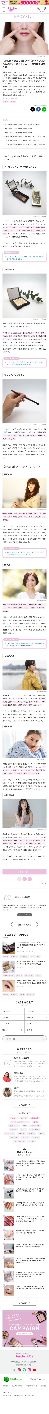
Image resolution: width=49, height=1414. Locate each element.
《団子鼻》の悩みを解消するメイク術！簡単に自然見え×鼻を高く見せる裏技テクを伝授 (25, 644)
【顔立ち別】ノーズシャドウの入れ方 (18, 132)
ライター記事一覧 (24, 915)
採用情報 (43, 1386)
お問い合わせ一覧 (18, 1395)
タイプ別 (31, 1141)
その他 (29, 1030)
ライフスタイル (19, 1141)
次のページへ (24, 872)
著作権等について (31, 1386)
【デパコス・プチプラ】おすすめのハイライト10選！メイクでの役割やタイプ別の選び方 (25, 363)
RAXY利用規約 (15, 1362)
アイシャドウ (24, 956)
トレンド (13, 1130)
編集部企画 (34, 1118)
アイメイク (13, 99)
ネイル (29, 1023)
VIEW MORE (24, 1105)
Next (43, 883)
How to (5, 102)
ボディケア (31, 1017)
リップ (38, 975)
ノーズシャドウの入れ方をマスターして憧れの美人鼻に (25, 144)
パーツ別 (31, 1133)
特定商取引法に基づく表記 (23, 1365)
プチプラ (21, 1133)
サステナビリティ (30, 1395)
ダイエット (14, 1137)
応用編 (13, 102)
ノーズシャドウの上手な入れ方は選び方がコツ (21, 140)
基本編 (22, 994)
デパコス (25, 1137)
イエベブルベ (35, 956)
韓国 (24, 1126)
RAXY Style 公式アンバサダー (12, 975)
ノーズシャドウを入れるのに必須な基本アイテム (22, 124)
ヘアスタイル (34, 1130)
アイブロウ (30, 994)
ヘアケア (5, 1023)
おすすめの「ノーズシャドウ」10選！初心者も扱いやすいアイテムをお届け (25, 257)
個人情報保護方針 (17, 1386)
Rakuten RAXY (12, 9)
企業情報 (5, 1386)
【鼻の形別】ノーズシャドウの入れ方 (18, 128)
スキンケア (6, 1011)
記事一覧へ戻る (24, 924)
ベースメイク (32, 1011)
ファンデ (35, 1137)
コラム (4, 1030)
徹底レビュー (14, 1126)
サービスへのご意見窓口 (29, 1362)
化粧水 (42, 1133)
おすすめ (14, 956)
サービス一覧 (7, 1395)
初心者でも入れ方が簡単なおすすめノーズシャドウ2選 (24, 136)
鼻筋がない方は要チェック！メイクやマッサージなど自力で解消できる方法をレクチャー (25, 553)
